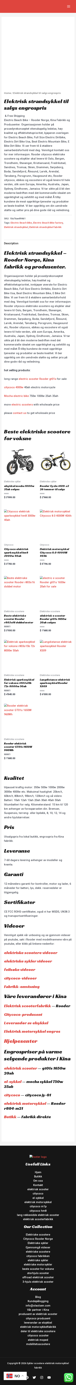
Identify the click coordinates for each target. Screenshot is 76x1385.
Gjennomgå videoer (38, 1247)
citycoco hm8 (38, 1210)
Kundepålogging (38, 1301)
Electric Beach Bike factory (48, 222)
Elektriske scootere (38, 1234)
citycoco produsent (38, 1318)
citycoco (12, 1094)
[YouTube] (49, 1377)
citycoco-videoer (20, 978)
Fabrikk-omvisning (22, 986)
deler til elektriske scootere (38, 1331)
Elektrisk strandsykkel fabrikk (45, 227)
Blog (38, 1297)
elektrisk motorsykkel (25, 1103)
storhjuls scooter (38, 1273)
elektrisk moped (38, 1340)
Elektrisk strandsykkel (16, 227)
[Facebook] (27, 1377)
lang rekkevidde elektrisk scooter (38, 1215)
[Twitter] (34, 1377)
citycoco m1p (38, 1206)
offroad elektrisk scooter (38, 1277)
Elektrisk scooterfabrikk (27, 1005)
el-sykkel (12, 1081)
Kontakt (38, 1185)
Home (7, 93)
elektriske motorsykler (38, 1264)
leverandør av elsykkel (38, 1322)
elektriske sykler (38, 1260)
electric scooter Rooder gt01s (37, 379)
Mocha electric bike (16, 396)
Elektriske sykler (38, 1243)
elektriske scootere (38, 1251)
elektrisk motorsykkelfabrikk (38, 1327)
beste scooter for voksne (38, 1269)
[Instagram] (41, 1377)
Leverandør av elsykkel (26, 1022)
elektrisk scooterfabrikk (38, 1219)
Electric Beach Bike (21, 222)
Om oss (38, 1180)
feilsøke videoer (19, 969)
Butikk (10, 1116)
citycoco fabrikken (38, 1256)
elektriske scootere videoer (30, 952)
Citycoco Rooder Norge (38, 1238)
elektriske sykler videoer (28, 961)
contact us (19, 413)
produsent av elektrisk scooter (38, 1314)
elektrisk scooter (20, 1068)
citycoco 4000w (13, 387)
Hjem (38, 1172)
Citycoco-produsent (23, 1014)
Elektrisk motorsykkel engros (32, 1031)
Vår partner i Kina (38, 1309)
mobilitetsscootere (38, 1344)
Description (11, 243)
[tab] (38, 243)
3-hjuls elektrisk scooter (38, 1281)
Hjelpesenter (20, 1040)
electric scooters (22, 404)
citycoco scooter (38, 1335)
